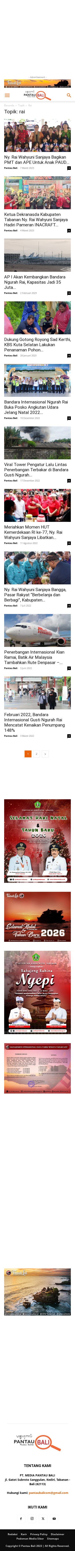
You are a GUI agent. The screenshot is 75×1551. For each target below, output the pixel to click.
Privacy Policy (39, 1534)
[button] (7, 95)
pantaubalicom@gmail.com (48, 1493)
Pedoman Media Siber (30, 1538)
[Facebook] (21, 1519)
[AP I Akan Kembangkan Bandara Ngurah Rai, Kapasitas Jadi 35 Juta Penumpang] (37, 255)
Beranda (9, 105)
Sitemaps (53, 1538)
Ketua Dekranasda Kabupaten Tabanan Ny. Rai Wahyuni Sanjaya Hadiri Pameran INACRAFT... (36, 219)
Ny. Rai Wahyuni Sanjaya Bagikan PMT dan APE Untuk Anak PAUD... (36, 160)
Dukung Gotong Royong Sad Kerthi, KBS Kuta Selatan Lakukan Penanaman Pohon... (37, 344)
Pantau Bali (10, 167)
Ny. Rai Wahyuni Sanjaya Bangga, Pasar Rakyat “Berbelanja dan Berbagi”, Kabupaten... (35, 595)
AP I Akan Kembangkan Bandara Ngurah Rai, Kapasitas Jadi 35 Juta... (34, 282)
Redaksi (13, 1534)
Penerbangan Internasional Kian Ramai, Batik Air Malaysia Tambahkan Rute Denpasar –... (34, 657)
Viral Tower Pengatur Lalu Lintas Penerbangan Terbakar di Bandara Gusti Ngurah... (36, 469)
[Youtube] (54, 1519)
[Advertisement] (37, 37)
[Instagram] (32, 1519)
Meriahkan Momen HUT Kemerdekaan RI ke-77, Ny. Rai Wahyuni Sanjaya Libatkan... (33, 532)
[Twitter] (43, 1519)
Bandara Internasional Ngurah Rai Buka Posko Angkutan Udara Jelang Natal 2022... (36, 407)
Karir (24, 1534)
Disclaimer (57, 1534)
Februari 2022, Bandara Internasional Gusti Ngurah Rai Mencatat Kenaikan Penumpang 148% (34, 722)
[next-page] (45, 753)
